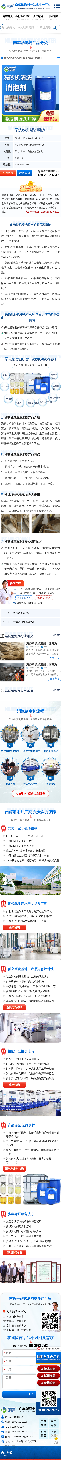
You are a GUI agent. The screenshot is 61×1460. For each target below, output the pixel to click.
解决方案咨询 (15, 1007)
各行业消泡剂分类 (14, 58)
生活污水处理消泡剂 (24, 622)
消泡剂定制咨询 (14, 1168)
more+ (57, 635)
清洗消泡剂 (35, 58)
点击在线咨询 (24, 597)
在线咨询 (24, 173)
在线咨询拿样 (15, 1252)
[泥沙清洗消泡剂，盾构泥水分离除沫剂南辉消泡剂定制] (12, 671)
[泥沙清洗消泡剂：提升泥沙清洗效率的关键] (12, 650)
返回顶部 (56, 1439)
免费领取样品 (44, 597)
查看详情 (54, 657)
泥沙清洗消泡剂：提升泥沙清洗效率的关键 (43, 643)
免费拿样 (8, 173)
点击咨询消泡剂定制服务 (30, 793)
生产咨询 (14, 927)
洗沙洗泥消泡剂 (21, 613)
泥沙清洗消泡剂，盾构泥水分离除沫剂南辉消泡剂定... (43, 664)
